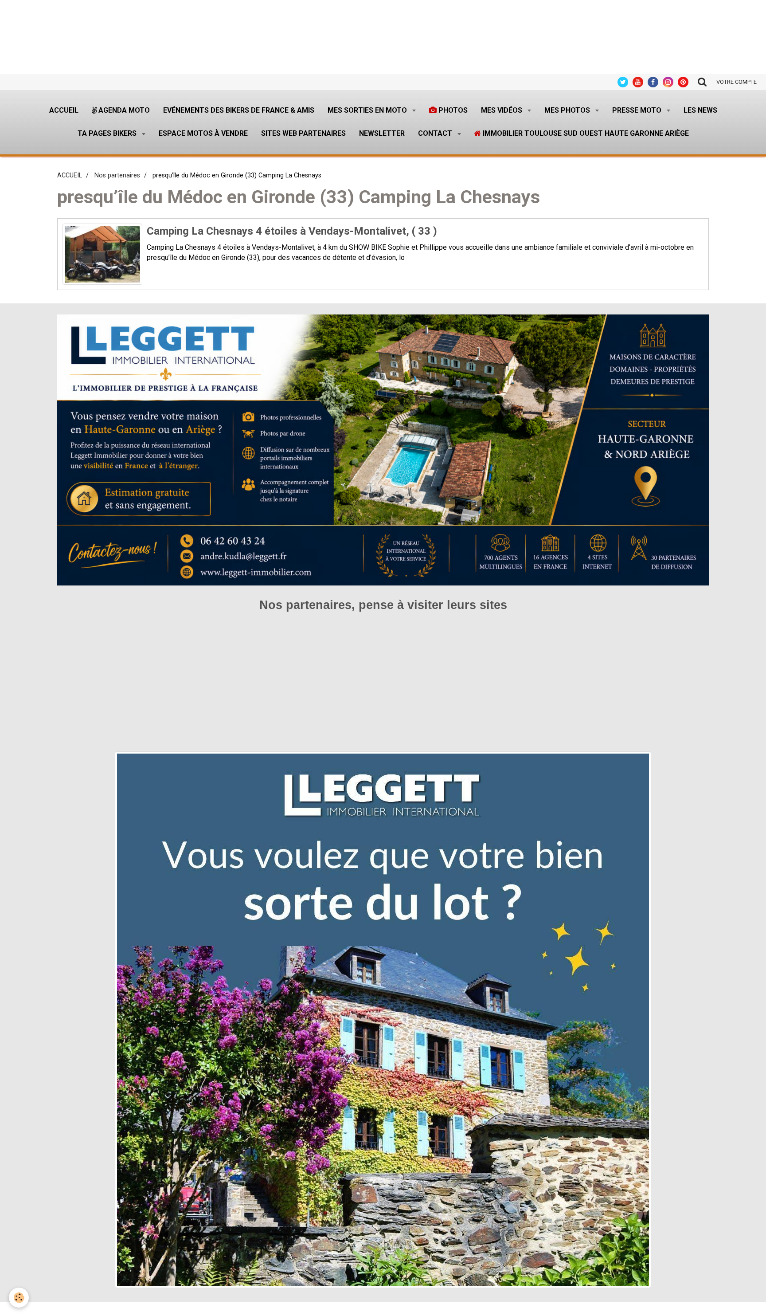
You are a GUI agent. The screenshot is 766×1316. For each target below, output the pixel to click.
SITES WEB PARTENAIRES (303, 133)
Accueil (63, 110)
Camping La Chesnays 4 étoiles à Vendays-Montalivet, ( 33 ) (292, 231)
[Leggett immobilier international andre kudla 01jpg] (383, 1019)
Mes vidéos (502, 110)
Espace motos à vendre (203, 133)
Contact (436, 133)
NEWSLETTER (382, 133)
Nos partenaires (117, 175)
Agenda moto (123, 110)
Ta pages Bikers (108, 133)
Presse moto (637, 110)
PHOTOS (452, 110)
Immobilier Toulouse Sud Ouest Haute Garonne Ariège (585, 133)
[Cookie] (19, 1298)
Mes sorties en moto (368, 110)
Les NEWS (700, 110)
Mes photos (568, 110)
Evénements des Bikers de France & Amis (238, 110)
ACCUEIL (69, 175)
